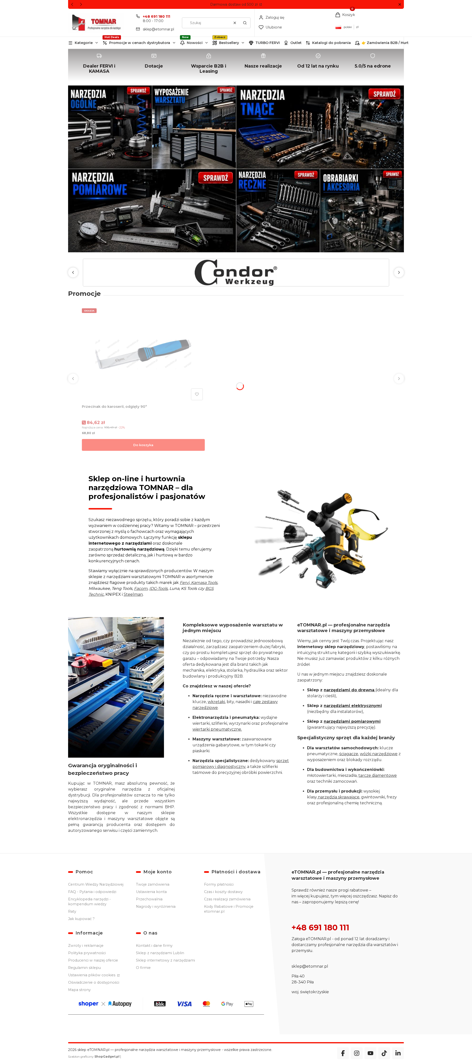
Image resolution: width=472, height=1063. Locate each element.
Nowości (195, 43)
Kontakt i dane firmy (154, 945)
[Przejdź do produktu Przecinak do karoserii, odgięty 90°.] (143, 354)
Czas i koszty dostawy (223, 892)
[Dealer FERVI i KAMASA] (99, 65)
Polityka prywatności (87, 953)
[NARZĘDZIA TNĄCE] (320, 127)
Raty (72, 911)
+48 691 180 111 (156, 16)
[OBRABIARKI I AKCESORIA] (362, 210)
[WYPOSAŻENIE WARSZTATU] (194, 127)
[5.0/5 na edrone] (373, 65)
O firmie (143, 967)
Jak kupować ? (81, 919)
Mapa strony (79, 990)
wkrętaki (216, 701)
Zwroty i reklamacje (85, 945)
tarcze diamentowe (377, 775)
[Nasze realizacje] (263, 65)
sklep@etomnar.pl (158, 29)
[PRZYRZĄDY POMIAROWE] (152, 210)
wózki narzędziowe (379, 753)
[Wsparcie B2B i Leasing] (208, 65)
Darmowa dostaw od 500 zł (234, 4)
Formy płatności (219, 884)
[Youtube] (370, 1053)
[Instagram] (357, 1053)
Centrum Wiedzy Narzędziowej (95, 884)
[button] (399, 4)
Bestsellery (229, 43)
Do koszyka (143, 445)
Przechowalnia (149, 899)
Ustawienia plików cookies (92, 975)
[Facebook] (343, 1053)
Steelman (133, 594)
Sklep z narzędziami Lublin (160, 953)
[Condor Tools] (236, 272)
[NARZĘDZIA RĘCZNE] (278, 210)
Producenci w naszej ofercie (93, 960)
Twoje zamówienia (152, 884)
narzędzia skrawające (338, 797)
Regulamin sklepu (84, 967)
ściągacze (348, 753)
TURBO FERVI (267, 43)
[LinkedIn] (398, 1053)
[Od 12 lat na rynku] (318, 65)
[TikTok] (384, 1053)
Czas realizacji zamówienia (227, 899)
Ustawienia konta (151, 892)
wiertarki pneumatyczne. (217, 729)
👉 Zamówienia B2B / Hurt (385, 43)
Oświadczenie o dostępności (93, 982)
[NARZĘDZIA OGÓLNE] (110, 127)
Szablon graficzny (93, 1056)
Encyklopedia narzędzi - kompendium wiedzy (89, 901)
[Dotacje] (154, 65)
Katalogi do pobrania (331, 43)
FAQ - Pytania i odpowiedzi (92, 892)
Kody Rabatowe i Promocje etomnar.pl (228, 909)
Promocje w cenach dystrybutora (139, 43)
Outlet (296, 43)
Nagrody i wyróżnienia (156, 906)
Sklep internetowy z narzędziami (165, 960)
